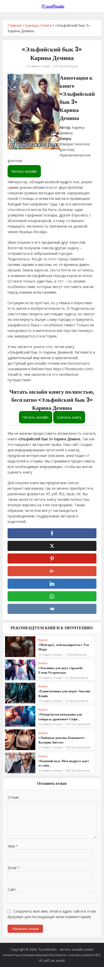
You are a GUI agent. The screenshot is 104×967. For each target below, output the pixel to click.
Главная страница (23, 25)
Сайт (12, 889)
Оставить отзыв (37, 66)
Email (13, 867)
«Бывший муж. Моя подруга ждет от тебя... (63, 763)
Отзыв (13, 797)
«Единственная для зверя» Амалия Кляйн (64, 693)
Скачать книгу (69, 417)
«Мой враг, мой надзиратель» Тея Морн (63, 647)
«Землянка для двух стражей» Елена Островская (60, 670)
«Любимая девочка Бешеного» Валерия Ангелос (61, 740)
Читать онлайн (24, 171)
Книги (47, 25)
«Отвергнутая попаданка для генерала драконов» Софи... (60, 716)
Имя (13, 846)
